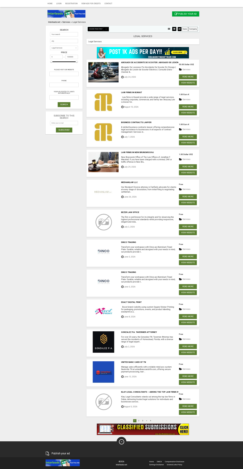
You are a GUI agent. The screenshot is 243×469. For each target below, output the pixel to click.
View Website (188, 83)
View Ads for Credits (91, 4)
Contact (108, 4)
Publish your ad (187, 14)
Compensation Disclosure (174, 462)
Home (50, 4)
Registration (71, 4)
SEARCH (64, 104)
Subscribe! (64, 130)
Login (59, 4)
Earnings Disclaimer (156, 465)
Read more (188, 76)
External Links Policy (174, 465)
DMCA (159, 462)
